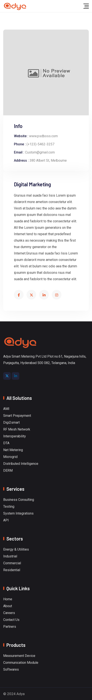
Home (7, 599)
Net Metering (13, 450)
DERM (8, 470)
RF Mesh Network (16, 429)
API (6, 520)
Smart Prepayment (17, 415)
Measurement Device (19, 656)
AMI (6, 409)
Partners (9, 626)
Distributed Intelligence (20, 463)
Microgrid (10, 457)
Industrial (10, 556)
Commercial (12, 563)
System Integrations (18, 513)
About (7, 606)
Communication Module (20, 662)
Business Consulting (18, 499)
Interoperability (14, 436)
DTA (6, 443)
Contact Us (11, 620)
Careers (9, 613)
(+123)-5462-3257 (40, 144)
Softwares (11, 669)
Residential (11, 570)
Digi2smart (11, 422)
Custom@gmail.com (40, 152)
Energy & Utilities (16, 549)
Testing (8, 506)
